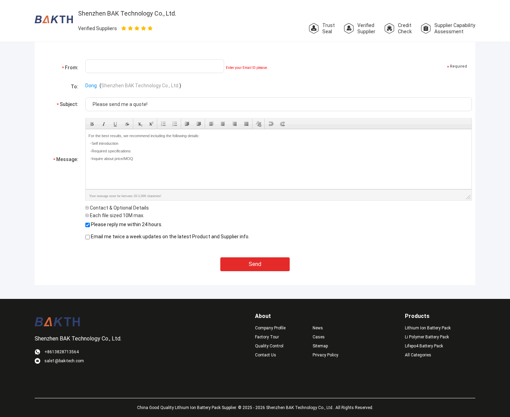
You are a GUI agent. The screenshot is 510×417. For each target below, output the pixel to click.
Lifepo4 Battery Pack (424, 346)
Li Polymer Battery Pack (427, 337)
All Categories (418, 355)
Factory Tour (267, 337)
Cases (319, 337)
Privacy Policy (325, 355)
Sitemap (320, 346)
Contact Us (265, 355)
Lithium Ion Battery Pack (428, 328)
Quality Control (269, 346)
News (318, 328)
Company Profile (270, 328)
